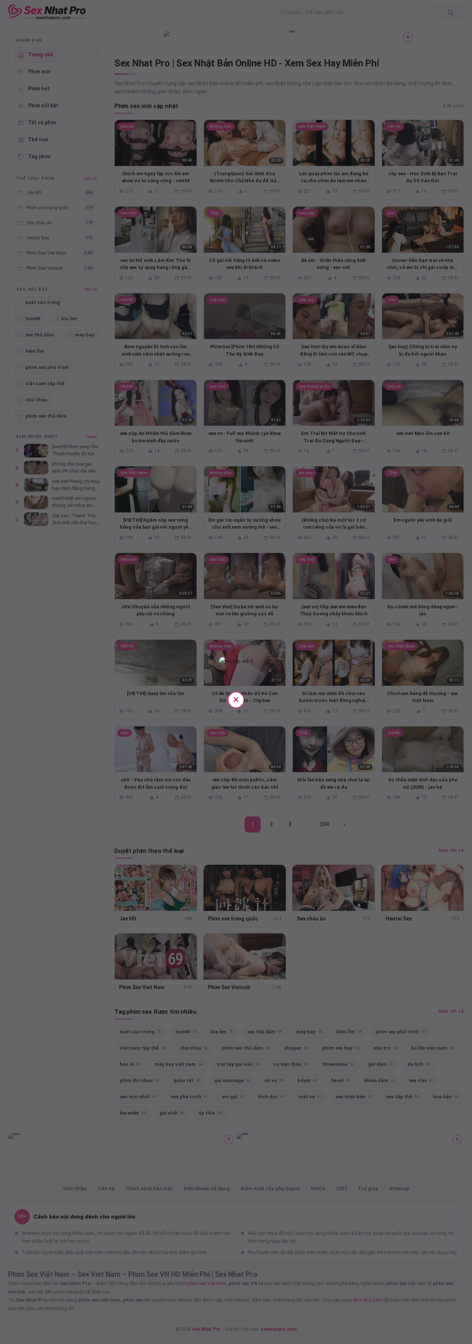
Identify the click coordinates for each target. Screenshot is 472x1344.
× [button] (236, 699)
